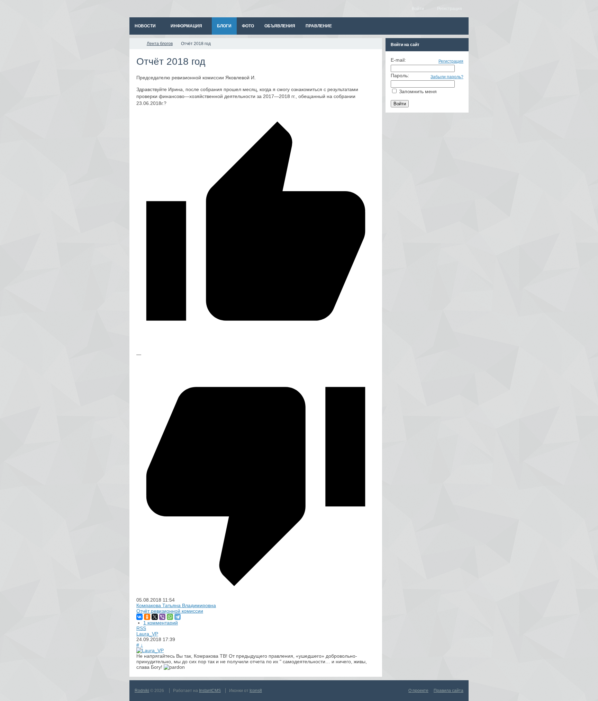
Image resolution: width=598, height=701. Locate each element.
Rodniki (142, 690)
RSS (141, 628)
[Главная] (135, 43)
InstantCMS (210, 690)
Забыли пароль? (447, 76)
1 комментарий (160, 622)
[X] (155, 617)
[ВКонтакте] (139, 617)
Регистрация (450, 61)
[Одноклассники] (147, 617)
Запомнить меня (418, 91)
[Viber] (162, 617)
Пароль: (400, 75)
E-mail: (398, 60)
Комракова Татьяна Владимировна (176, 605)
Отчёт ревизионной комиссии (169, 611)
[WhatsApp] (170, 617)
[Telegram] (177, 617)
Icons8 (256, 690)
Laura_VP (147, 634)
